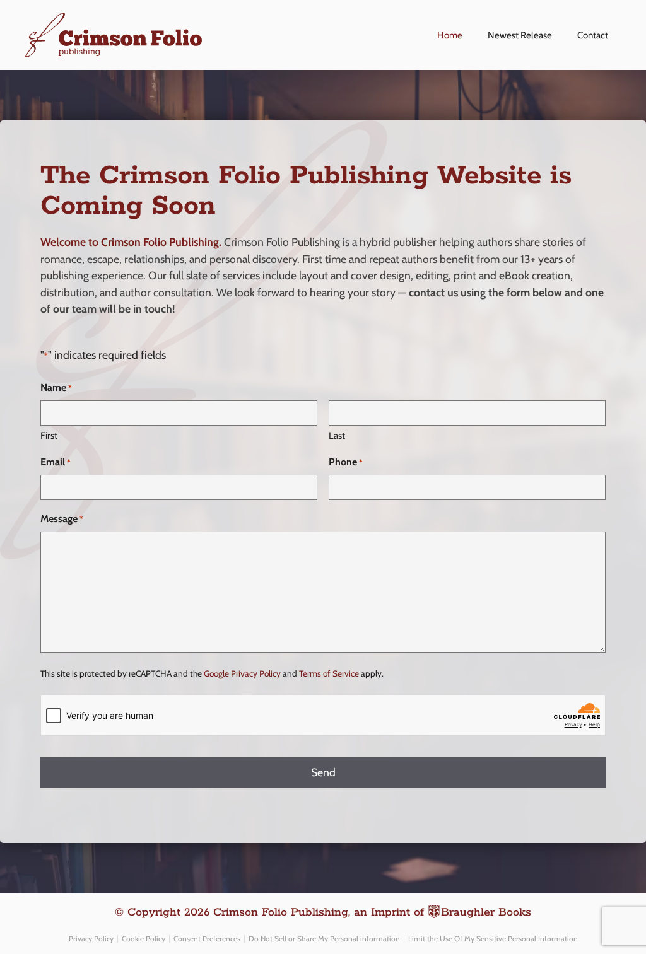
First (48, 435)
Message (61, 519)
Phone (346, 462)
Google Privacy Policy (242, 673)
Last (337, 435)
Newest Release (520, 35)
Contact (592, 35)
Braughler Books (486, 912)
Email (55, 462)
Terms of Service (329, 673)
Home (449, 35)
